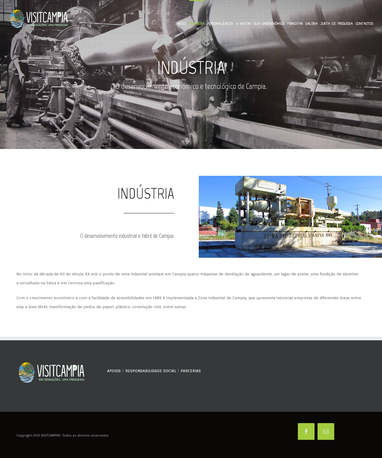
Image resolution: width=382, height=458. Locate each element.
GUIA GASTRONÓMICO (269, 23)
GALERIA (312, 23)
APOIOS (114, 371)
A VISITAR (243, 23)
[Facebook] (306, 431)
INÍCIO (182, 23)
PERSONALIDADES (220, 23)
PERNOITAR (295, 23)
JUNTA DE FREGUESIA (337, 23)
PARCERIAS (191, 371)
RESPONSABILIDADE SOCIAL (150, 371)
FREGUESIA (196, 23)
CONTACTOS (364, 23)
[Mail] (326, 431)
